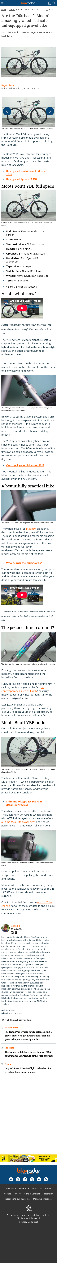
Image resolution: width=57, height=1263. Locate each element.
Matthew (31, 528)
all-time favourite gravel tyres (18, 822)
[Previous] (7, 111)
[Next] (50, 111)
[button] (28, 113)
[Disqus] (28, 1116)
